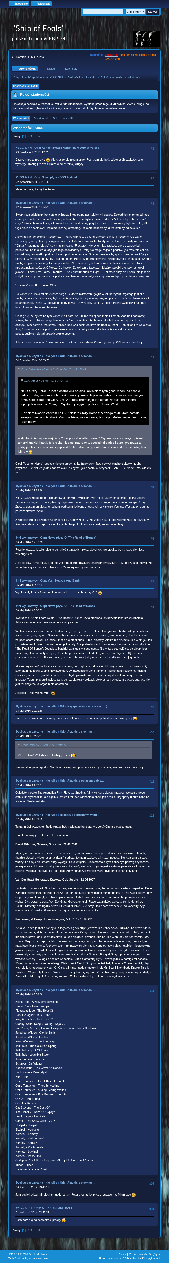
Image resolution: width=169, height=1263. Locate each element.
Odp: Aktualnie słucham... (77, 202)
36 (38, 136)
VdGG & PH (24, 147)
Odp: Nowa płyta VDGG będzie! (55, 177)
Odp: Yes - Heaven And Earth (60, 580)
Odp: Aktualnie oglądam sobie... (82, 780)
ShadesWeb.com (38, 1258)
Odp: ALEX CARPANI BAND (53, 1208)
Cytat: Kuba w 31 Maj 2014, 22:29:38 (46, 380)
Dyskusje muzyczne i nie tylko (36, 202)
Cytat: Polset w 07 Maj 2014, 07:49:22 (43, 745)
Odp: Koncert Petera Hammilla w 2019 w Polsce (66, 147)
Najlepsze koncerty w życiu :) (79, 814)
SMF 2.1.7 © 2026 (18, 1254)
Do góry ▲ (155, 1254)
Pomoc (123, 1254)
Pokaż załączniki (63, 118)
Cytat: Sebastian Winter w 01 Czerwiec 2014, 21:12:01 (53, 369)
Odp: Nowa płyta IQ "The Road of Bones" (68, 537)
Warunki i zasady (138, 1254)
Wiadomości (21, 118)
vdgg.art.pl (111, 54)
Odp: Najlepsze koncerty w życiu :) (83, 706)
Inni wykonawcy (27, 537)
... (35, 136)
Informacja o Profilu (25, 86)
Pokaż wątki (41, 118)
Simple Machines (38, 1254)
